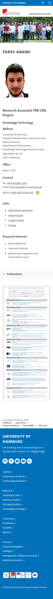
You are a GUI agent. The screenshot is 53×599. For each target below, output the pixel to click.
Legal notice (20, 422)
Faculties (7, 527)
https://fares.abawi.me (20, 210)
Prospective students (14, 476)
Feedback (7, 422)
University (8, 518)
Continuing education (14, 481)
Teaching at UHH (11, 495)
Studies (7, 471)
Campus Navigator (12, 546)
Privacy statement (11, 425)
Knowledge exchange (14, 508)
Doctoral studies (11, 499)
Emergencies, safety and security (20, 555)
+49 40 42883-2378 (17, 183)
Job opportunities (12, 504)
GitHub (12, 225)
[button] (43, 3)
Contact (7, 542)
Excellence (8, 523)
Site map (42, 425)
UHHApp (7, 551)
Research (7, 490)
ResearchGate (15, 215)
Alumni (6, 532)
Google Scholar (16, 220)
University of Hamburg (14, 2)
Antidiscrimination (13, 560)
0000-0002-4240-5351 (22, 192)
